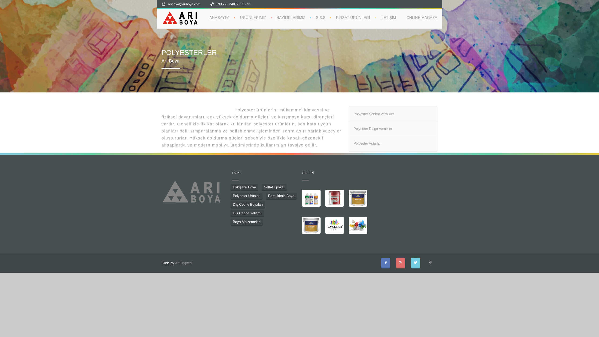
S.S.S (320, 18)
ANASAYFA (219, 18)
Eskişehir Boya (244, 187)
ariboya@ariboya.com (184, 4)
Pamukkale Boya (281, 196)
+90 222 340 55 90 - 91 (234, 4)
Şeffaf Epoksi (274, 187)
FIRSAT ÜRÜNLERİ (353, 18)
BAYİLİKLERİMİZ (291, 18)
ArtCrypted (183, 263)
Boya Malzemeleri (246, 222)
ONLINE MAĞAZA (421, 18)
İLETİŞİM (388, 18)
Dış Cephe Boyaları (248, 204)
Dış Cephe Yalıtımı (247, 213)
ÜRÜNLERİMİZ (253, 18)
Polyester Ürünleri (246, 196)
